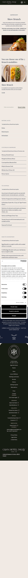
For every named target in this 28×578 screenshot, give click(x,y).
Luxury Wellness (14, 374)
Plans (14, 371)
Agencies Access (14, 365)
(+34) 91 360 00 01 (12, 431)
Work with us (14, 387)
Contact (14, 393)
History (14, 382)
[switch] (24, 289)
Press (14, 391)
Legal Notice (14, 437)
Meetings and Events (14, 376)
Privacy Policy (14, 435)
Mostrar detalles (20, 302)
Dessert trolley (21, 107)
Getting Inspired (14, 384)
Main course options (9, 107)
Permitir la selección (14, 311)
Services (14, 379)
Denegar (14, 315)
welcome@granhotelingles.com (14, 429)
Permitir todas (14, 306)
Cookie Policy (14, 439)
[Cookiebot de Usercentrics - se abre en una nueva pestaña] (20, 261)
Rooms (14, 367)
